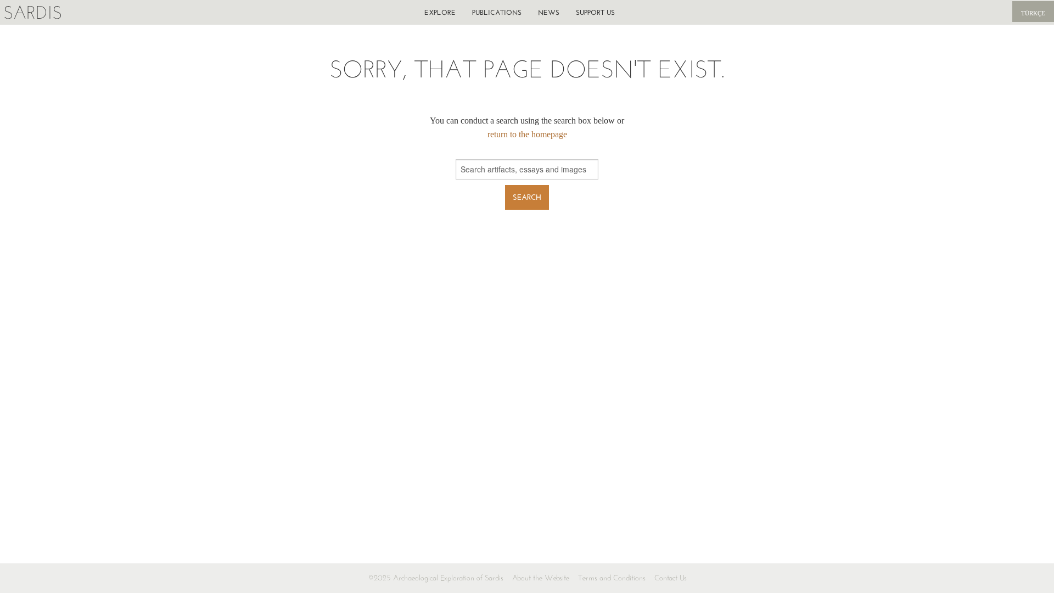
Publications (497, 12)
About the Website (540, 578)
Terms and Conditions (612, 578)
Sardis (32, 12)
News (548, 12)
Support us (595, 12)
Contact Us (670, 578)
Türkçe (1033, 13)
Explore (440, 12)
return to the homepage (527, 134)
